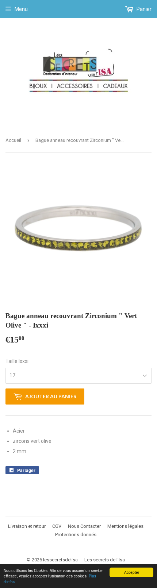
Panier (143, 9)
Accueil (13, 140)
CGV (56, 526)
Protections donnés (75, 534)
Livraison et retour (27, 526)
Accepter (131, 572)
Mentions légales (125, 526)
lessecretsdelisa (60, 559)
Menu (21, 9)
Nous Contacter (84, 526)
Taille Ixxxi (16, 361)
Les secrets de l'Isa (104, 559)
